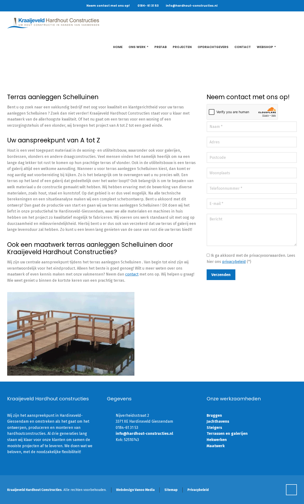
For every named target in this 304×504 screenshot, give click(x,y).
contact (131, 274)
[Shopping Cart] (294, 47)
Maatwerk (216, 446)
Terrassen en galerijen (227, 433)
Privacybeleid (198, 490)
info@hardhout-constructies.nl (192, 6)
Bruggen (214, 415)
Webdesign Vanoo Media (135, 490)
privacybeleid (234, 261)
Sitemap (171, 490)
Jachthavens (218, 421)
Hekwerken (217, 439)
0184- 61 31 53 (148, 6)
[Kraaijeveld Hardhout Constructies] (53, 23)
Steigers (214, 427)
